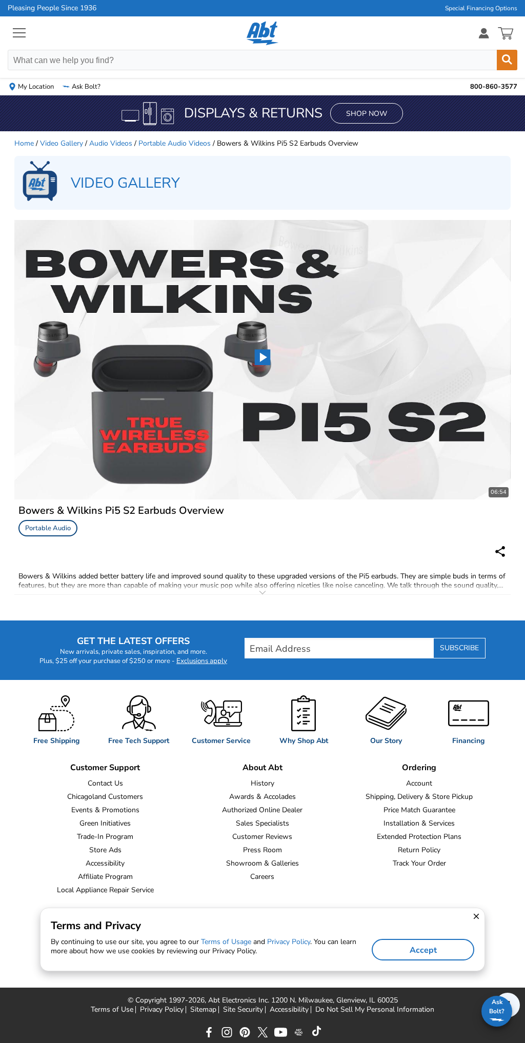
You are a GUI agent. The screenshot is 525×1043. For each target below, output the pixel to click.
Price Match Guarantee (419, 810)
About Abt (262, 767)
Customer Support (105, 767)
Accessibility (105, 863)
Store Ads (105, 850)
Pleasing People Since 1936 (52, 8)
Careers (262, 876)
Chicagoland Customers (105, 796)
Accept (423, 950)
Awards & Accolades (262, 796)
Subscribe (459, 648)
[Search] (507, 60)
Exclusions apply (201, 661)
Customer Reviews (262, 836)
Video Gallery (61, 143)
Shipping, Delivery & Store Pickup (419, 796)
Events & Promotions (105, 810)
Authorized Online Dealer (262, 810)
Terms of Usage (226, 942)
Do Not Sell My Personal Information (374, 1009)
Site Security (243, 1009)
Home (24, 143)
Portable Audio (48, 528)
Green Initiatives (105, 823)
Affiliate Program (105, 876)
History (262, 783)
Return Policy (419, 850)
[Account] (484, 33)
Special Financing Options (481, 8)
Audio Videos (110, 143)
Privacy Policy (162, 1009)
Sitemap (203, 1009)
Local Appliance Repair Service (105, 890)
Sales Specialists (262, 823)
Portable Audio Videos (174, 143)
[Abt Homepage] (263, 33)
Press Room (262, 850)
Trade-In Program (105, 836)
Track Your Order (419, 863)
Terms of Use (112, 1009)
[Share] (500, 551)
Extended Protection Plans (419, 836)
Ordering (419, 767)
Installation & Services (419, 823)
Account (419, 783)
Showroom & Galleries (262, 863)
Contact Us (105, 783)
